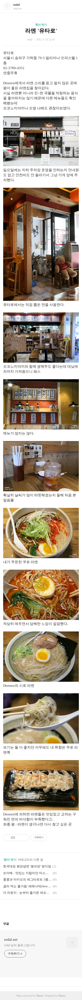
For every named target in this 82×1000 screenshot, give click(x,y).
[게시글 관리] (24, 837)
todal (16, 4)
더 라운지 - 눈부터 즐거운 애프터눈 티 (27, 892)
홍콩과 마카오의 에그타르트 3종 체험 (27, 879)
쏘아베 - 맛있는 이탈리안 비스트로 (27, 873)
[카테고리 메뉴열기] (74, 6)
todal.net (10, 939)
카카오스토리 (41, 909)
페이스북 (31, 909)
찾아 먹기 (41, 24)
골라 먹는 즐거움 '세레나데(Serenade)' (27, 886)
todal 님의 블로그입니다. (20, 945)
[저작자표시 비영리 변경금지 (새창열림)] (52, 837)
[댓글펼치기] (11, 923)
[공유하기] (19, 837)
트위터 (51, 909)
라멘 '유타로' (41, 31)
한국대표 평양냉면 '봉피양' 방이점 (27, 866)
